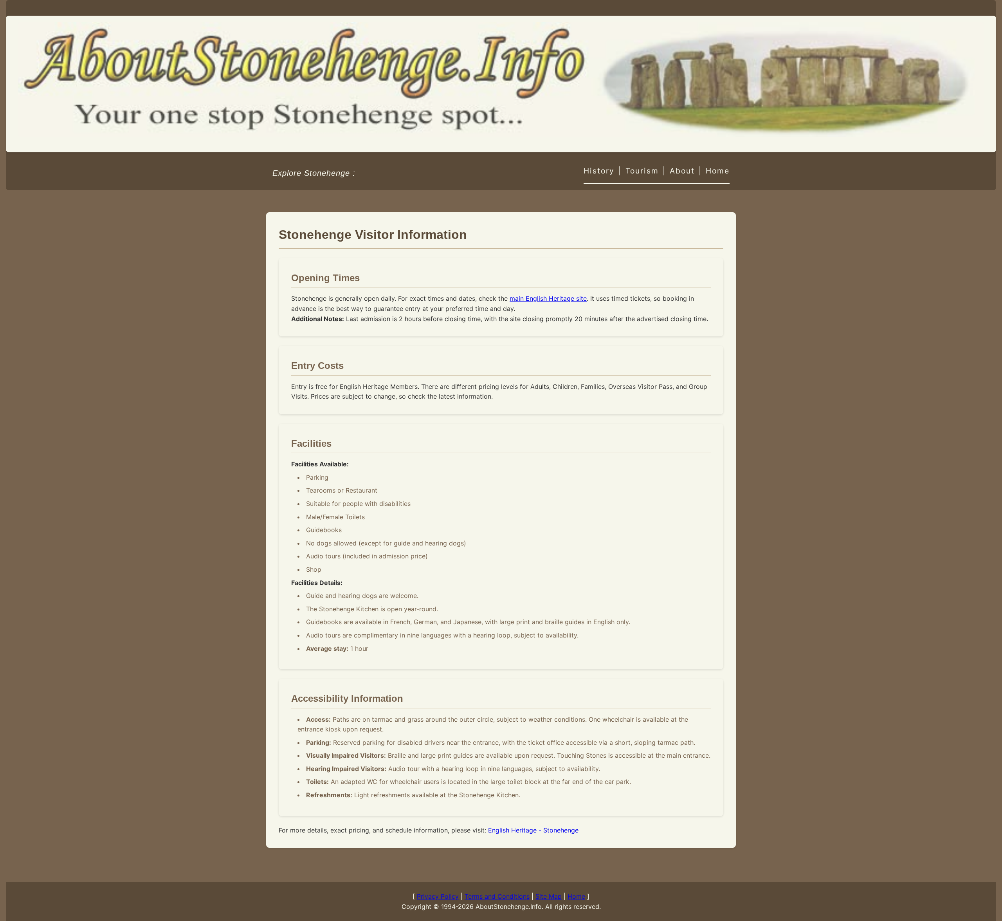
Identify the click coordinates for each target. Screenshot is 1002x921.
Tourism (642, 170)
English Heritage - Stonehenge (533, 830)
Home (718, 170)
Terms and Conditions (497, 896)
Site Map (548, 896)
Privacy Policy (438, 896)
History (599, 170)
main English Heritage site (548, 298)
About (682, 170)
